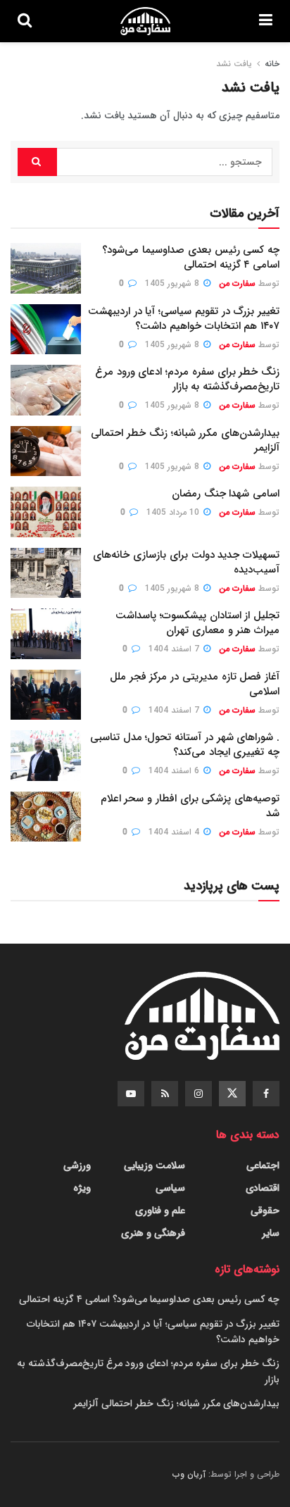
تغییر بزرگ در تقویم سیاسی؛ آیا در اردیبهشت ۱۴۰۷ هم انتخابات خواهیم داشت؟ (183, 318)
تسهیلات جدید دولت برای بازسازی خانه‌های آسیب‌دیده (186, 562)
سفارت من (237, 283)
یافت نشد (234, 63)
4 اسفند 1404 (175, 832)
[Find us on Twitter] (232, 1093)
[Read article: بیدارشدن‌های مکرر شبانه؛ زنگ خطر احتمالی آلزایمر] (46, 451)
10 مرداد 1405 (174, 512)
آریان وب (189, 1474)
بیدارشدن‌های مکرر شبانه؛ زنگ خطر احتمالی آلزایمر (185, 440)
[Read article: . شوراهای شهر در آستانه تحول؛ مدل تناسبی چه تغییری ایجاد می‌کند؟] (46, 755)
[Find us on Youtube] (131, 1093)
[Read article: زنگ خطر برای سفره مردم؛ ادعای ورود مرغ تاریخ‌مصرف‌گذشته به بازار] (46, 390)
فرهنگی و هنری (153, 1233)
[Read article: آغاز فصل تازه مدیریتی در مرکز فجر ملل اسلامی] (46, 695)
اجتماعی (262, 1165)
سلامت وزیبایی (154, 1165)
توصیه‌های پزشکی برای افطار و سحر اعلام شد (190, 806)
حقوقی (265, 1210)
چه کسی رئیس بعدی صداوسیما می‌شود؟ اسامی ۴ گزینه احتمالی (190, 257)
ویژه (82, 1188)
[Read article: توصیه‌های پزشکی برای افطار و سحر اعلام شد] (46, 817)
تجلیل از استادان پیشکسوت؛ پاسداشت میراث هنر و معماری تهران (197, 623)
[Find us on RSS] (164, 1093)
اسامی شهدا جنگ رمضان (225, 493)
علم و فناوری (160, 1210)
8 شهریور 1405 (173, 283)
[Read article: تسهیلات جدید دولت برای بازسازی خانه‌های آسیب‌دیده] (46, 573)
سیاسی (170, 1188)
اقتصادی (262, 1188)
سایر (270, 1233)
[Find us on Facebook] (266, 1093)
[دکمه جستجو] (25, 21)
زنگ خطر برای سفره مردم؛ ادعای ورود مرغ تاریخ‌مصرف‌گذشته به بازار (187, 379)
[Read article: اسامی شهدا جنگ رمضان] (46, 512)
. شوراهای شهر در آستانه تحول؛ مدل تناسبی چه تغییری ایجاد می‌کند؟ (184, 745)
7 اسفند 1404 (175, 649)
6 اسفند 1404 (175, 770)
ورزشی (77, 1165)
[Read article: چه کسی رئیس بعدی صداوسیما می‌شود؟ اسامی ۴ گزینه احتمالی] (46, 268)
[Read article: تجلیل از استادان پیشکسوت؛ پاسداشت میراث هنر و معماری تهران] (46, 633)
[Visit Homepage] (145, 21)
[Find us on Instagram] (198, 1093)
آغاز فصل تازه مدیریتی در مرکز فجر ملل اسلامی (194, 684)
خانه (272, 63)
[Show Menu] (265, 21)
